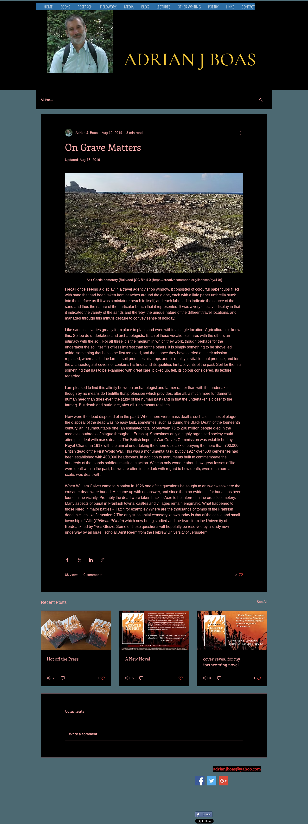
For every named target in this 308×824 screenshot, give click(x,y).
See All (262, 602)
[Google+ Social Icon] (223, 780)
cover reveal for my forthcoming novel (221, 661)
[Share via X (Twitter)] (79, 560)
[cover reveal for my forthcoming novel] (232, 630)
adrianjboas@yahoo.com (237, 769)
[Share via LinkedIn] (91, 560)
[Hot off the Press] (76, 630)
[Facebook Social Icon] (200, 780)
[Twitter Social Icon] (211, 780)
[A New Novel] (154, 630)
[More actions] (240, 133)
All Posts (47, 99)
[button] (261, 100)
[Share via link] (102, 560)
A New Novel (137, 659)
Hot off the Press (63, 659)
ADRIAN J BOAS (190, 59)
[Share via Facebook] (67, 560)
